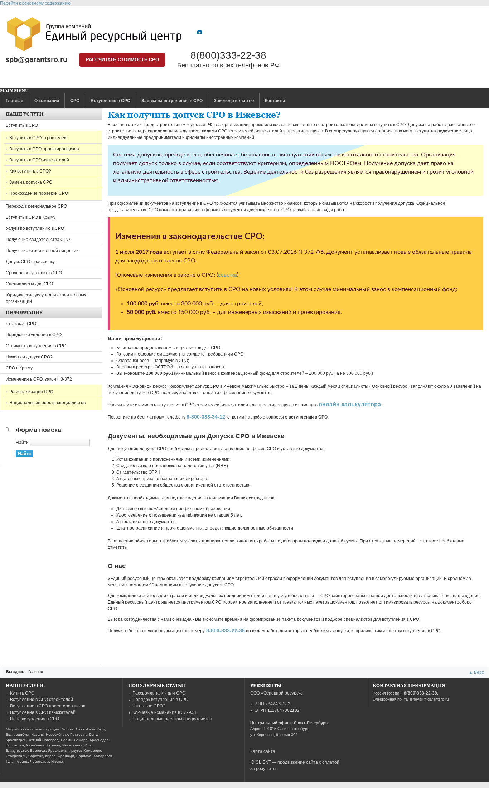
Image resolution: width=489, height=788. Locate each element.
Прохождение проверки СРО (38, 193)
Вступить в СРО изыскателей (39, 160)
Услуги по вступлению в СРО (35, 228)
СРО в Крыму (19, 368)
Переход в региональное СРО (36, 206)
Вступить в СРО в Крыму (30, 217)
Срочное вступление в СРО (34, 272)
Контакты (275, 100)
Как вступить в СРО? (30, 171)
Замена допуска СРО (30, 182)
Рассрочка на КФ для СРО (158, 693)
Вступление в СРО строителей (41, 699)
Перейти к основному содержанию (35, 3)
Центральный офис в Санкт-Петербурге (289, 723)
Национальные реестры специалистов (172, 718)
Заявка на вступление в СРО (172, 100)
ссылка (227, 275)
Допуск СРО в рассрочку (30, 261)
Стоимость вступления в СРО (36, 345)
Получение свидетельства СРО (38, 239)
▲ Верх (476, 672)
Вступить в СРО (22, 125)
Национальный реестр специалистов (47, 402)
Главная (14, 100)
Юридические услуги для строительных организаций (46, 298)
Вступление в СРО (110, 100)
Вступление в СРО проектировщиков (47, 706)
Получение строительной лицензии (42, 250)
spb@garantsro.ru (36, 59)
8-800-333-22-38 (225, 630)
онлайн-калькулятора (350, 404)
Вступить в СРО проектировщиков (44, 148)
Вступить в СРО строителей (38, 137)
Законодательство (234, 100)
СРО (74, 100)
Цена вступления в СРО (34, 718)
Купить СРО (22, 693)
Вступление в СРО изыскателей (43, 712)
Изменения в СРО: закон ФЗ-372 (39, 379)
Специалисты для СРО (29, 283)
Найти (23, 442)
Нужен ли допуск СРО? (29, 356)
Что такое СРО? (22, 323)
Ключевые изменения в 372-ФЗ (164, 712)
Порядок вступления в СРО (34, 334)
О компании (46, 100)
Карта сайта (262, 751)
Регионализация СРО (31, 391)
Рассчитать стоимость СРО (122, 59)
